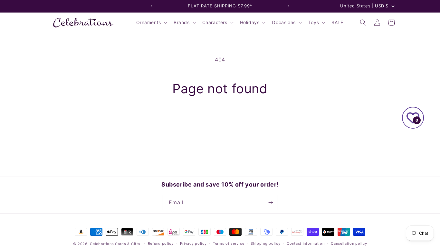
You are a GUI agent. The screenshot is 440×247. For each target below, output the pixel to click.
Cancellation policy (349, 243)
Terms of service (228, 243)
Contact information (305, 243)
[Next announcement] (289, 6)
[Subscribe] (270, 202)
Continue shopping (220, 120)
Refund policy (161, 243)
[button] (151, 22)
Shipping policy (266, 243)
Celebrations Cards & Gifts (115, 244)
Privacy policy (193, 243)
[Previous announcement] (151, 6)
